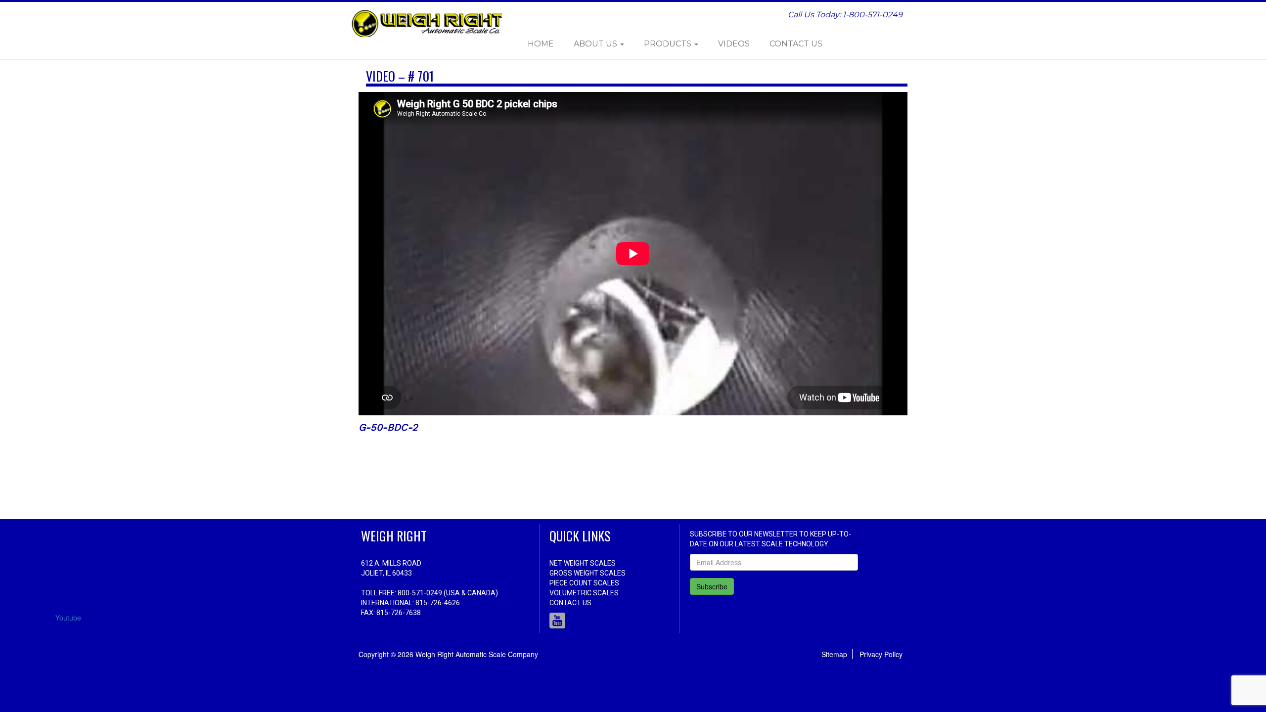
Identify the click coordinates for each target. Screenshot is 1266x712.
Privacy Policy (881, 654)
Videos (734, 43)
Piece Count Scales (584, 583)
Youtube (557, 620)
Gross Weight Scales (587, 573)
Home (541, 43)
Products (668, 43)
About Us (596, 43)
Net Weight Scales (582, 563)
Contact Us (795, 43)
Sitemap (834, 654)
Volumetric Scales (584, 593)
